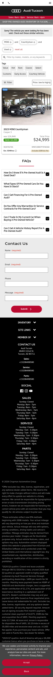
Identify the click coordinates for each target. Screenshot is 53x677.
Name (13, 251)
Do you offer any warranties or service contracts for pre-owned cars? (24, 207)
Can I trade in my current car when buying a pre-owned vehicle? (22, 218)
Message (14, 293)
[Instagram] (26, 391)
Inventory (24, 323)
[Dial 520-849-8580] (9, 3)
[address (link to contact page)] (3, 3)
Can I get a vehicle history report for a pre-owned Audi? (24, 229)
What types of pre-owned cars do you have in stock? (24, 185)
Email (13, 265)
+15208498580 (26, 362)
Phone (8, 279)
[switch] (50, 3)
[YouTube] (31, 391)
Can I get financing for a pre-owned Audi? (23, 196)
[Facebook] (22, 391)
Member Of (24, 337)
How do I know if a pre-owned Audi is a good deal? (24, 174)
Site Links (24, 330)
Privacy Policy (36, 655)
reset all (19, 50)
